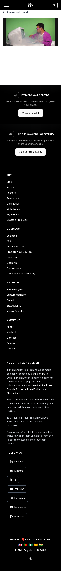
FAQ (9, 241)
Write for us (13, 209)
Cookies (11, 348)
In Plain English (15, 289)
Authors (11, 192)
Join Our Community (30, 152)
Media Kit (12, 262)
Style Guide (13, 214)
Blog (9, 182)
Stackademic (14, 305)
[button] (30, 5)
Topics (10, 187)
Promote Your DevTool (19, 252)
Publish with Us (15, 246)
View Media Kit (30, 113)
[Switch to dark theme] (54, 5)
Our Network (14, 268)
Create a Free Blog (17, 220)
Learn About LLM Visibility (21, 273)
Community (13, 203)
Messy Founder (15, 311)
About (10, 326)
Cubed (10, 300)
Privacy (11, 343)
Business (12, 235)
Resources (13, 198)
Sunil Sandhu (38, 373)
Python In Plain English (28, 389)
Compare (12, 257)
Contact (11, 337)
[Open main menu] (6, 5)
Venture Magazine (17, 294)
